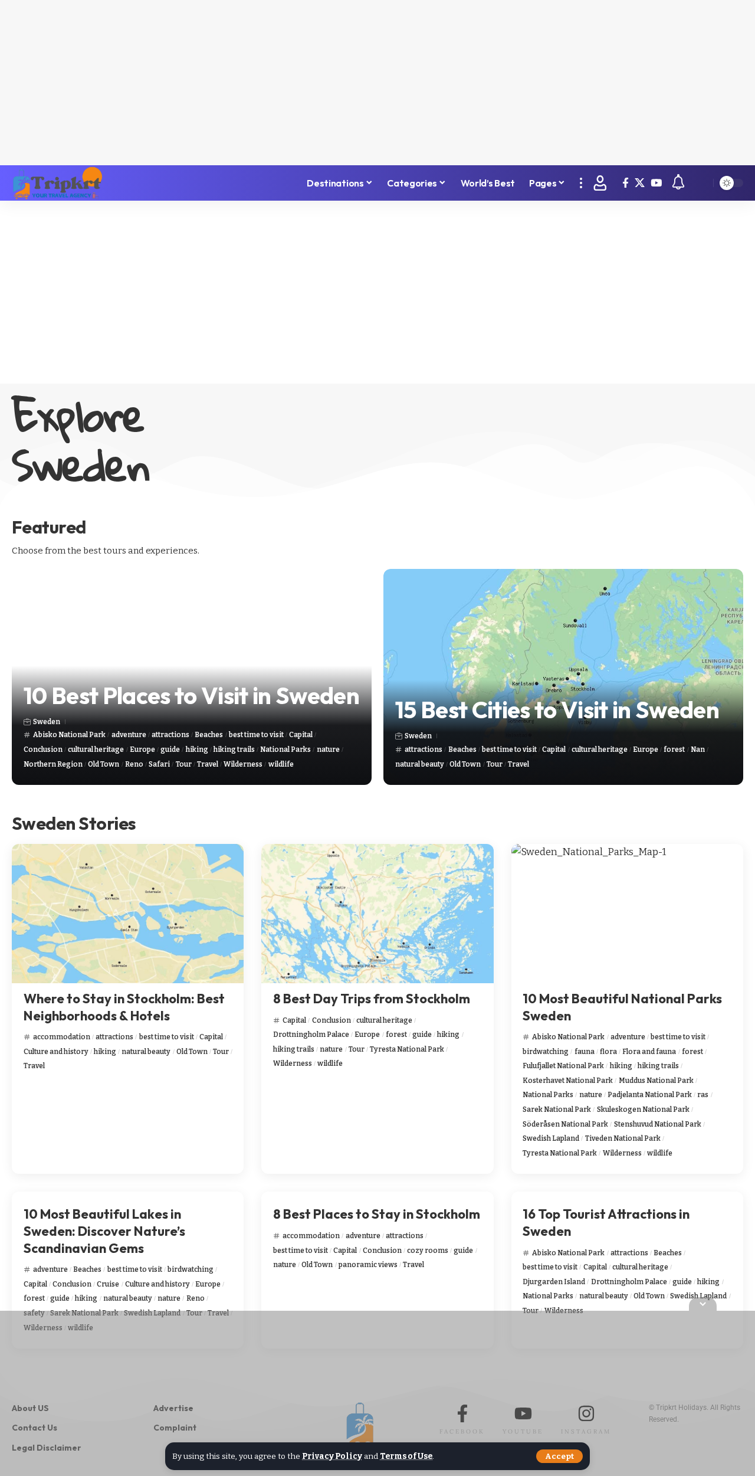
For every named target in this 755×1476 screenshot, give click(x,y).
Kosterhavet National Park (568, 1080)
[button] (559, 1456)
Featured (49, 527)
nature (328, 749)
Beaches (209, 735)
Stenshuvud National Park (657, 1124)
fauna (585, 1052)
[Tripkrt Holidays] (57, 183)
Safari (159, 764)
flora (608, 1052)
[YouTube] (656, 183)
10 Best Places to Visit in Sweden (191, 695)
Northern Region (53, 764)
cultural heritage (96, 749)
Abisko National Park (69, 735)
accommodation (61, 1037)
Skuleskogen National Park (643, 1109)
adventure (128, 735)
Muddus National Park (656, 1080)
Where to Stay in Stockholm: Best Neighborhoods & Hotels (124, 1007)
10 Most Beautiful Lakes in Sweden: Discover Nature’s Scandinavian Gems (104, 1231)
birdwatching (546, 1052)
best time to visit (256, 735)
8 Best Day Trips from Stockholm (371, 998)
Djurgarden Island (554, 1282)
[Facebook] (625, 183)
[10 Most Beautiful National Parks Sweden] (627, 913)
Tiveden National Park (623, 1138)
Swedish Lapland (551, 1138)
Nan (698, 749)
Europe (142, 749)
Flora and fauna (649, 1052)
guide (170, 749)
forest (674, 749)
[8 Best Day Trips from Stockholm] (377, 913)
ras (702, 1095)
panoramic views (368, 1265)
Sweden (46, 722)
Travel (207, 764)
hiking (197, 749)
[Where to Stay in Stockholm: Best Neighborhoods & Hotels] (128, 913)
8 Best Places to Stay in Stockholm (376, 1214)
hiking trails (234, 749)
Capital (301, 735)
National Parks (285, 749)
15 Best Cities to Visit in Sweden (557, 709)
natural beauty (419, 764)
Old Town (103, 764)
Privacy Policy (332, 1456)
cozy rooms (427, 1250)
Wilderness (243, 764)
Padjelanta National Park (650, 1095)
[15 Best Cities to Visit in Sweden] (563, 677)
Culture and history (56, 1052)
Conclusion (43, 749)
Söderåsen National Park (565, 1124)
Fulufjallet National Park (563, 1066)
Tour (184, 764)
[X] (640, 183)
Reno (134, 764)
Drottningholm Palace (311, 1034)
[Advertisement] (377, 82)
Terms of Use (406, 1456)
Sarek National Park (557, 1109)
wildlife (281, 764)
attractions (170, 735)
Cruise (108, 1284)
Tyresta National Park (407, 1049)
